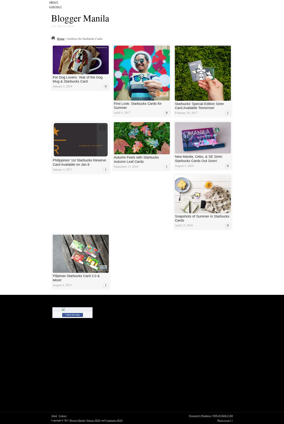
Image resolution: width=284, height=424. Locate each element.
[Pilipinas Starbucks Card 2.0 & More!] (81, 272)
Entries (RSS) (94, 420)
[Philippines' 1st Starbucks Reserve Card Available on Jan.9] (81, 156)
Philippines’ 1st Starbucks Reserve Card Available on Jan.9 (79, 162)
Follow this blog (72, 315)
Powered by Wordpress (200, 415)
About (53, 2)
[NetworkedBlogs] (72, 310)
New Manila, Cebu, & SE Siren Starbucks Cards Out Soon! (198, 159)
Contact (55, 7)
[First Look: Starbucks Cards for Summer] (142, 99)
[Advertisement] (187, 19)
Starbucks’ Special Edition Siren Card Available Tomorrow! (199, 106)
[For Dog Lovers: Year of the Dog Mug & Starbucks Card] (81, 73)
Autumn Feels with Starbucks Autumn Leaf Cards (136, 159)
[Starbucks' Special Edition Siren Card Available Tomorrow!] (203, 99)
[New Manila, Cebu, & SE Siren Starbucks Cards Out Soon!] (203, 152)
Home (61, 39)
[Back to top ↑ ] (225, 420)
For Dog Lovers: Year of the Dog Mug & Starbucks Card (78, 79)
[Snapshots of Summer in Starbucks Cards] (203, 212)
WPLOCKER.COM (223, 415)
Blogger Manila (80, 18)
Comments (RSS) (114, 420)
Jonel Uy (99, 46)
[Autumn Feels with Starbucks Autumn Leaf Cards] (142, 153)
